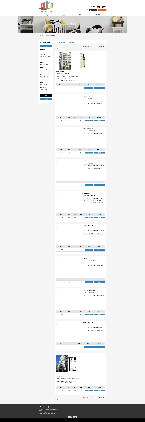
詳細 (89, 120)
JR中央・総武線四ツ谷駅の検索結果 (48, 35)
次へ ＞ (60, 48)
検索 (46, 95)
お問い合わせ (94, 10)
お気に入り (87, 10)
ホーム (103, 10)
